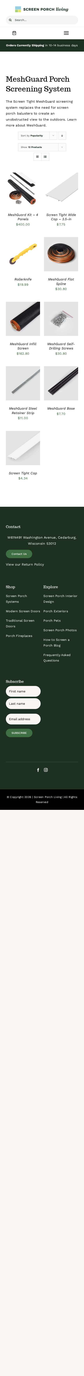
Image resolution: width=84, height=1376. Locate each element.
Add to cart (20, 253)
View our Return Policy (25, 564)
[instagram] (46, 770)
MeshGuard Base (61, 408)
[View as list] (45, 157)
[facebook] (38, 770)
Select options (23, 188)
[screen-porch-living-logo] (42, 7)
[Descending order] (62, 136)
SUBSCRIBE (19, 732)
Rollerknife (23, 279)
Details (15, 196)
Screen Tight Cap (23, 473)
